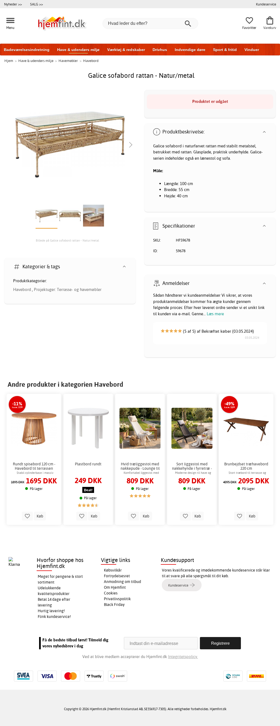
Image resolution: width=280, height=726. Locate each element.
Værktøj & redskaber (126, 49)
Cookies (111, 593)
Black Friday (114, 604)
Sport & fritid (225, 49)
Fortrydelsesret (117, 575)
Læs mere (215, 313)
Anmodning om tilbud (122, 581)
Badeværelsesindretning (26, 49)
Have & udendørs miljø (78, 49)
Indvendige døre (190, 49)
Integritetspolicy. (183, 656)
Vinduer (251, 49)
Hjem (8, 60)
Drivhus (160, 49)
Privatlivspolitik (117, 598)
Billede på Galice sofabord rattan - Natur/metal (67, 240)
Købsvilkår (113, 570)
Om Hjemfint (115, 587)
